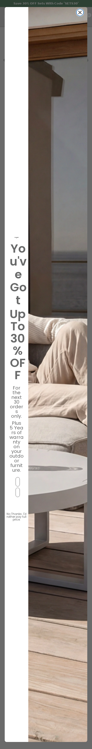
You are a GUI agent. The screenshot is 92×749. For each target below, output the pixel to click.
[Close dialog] (80, 12)
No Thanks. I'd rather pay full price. (16, 515)
